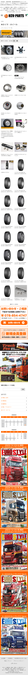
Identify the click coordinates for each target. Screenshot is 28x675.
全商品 (2, 21)
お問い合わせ (14, 663)
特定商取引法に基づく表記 (21, 658)
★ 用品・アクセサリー (6, 407)
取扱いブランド (7, 660)
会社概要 (3, 658)
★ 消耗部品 (3, 400)
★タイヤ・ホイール (5, 410)
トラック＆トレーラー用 (6, 28)
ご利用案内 (9, 658)
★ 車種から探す (4, 397)
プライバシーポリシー (19, 660)
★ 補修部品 (3, 403)
